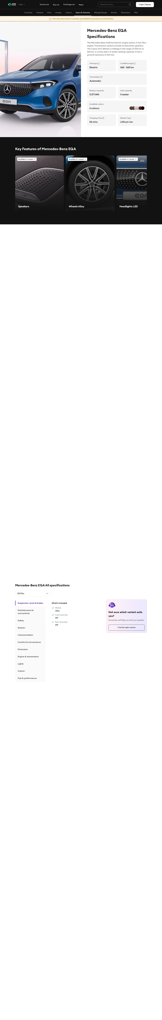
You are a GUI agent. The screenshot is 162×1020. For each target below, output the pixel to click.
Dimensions (125, 12)
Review (114, 12)
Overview (28, 12)
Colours (68, 12)
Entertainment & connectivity (26, 612)
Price (49, 12)
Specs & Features (83, 12)
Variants (39, 12)
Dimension (23, 649)
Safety (21, 620)
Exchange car (69, 4)
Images (58, 12)
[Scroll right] (144, 148)
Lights (21, 663)
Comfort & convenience (29, 642)
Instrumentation (25, 635)
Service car (44, 4)
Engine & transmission (28, 656)
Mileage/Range (100, 12)
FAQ (136, 12)
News (81, 5)
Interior (21, 671)
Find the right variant (127, 627)
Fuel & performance (27, 678)
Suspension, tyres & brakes (30, 603)
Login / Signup (145, 4)
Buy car (56, 5)
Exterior (21, 627)
